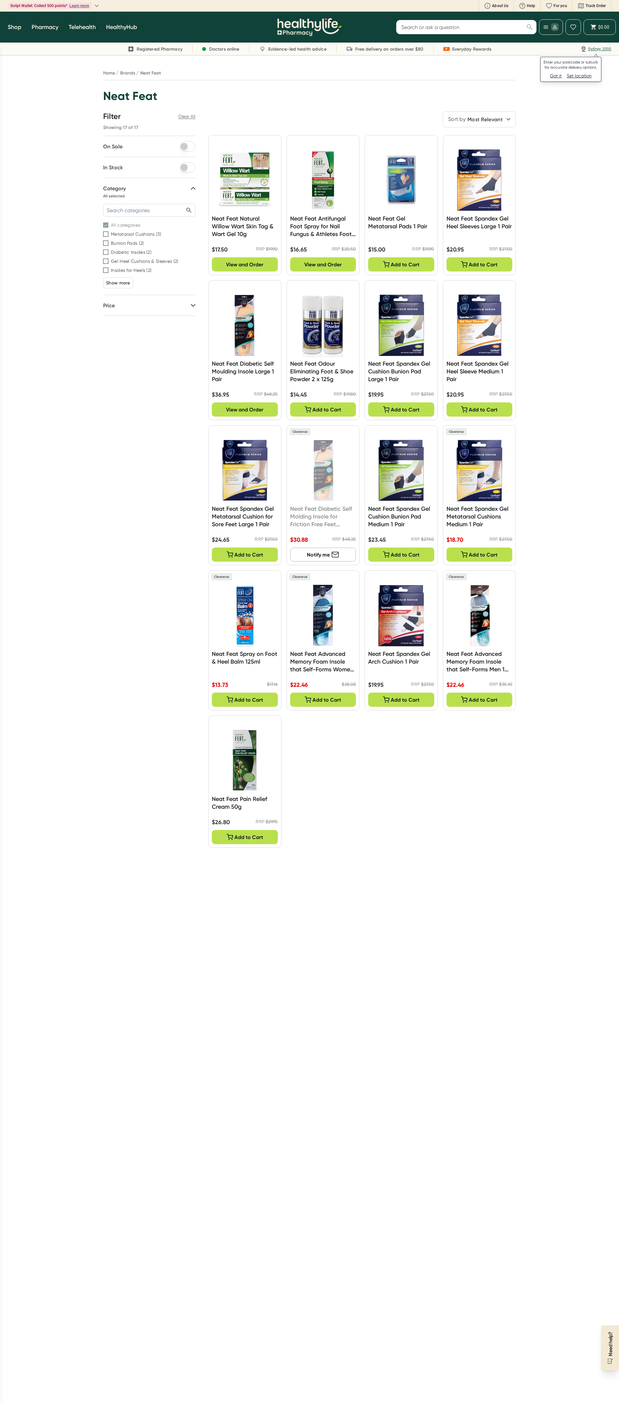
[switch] (187, 146)
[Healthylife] (309, 27)
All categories (125, 225)
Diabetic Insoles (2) (131, 252)
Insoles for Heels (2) (131, 270)
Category (114, 188)
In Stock (113, 167)
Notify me (318, 554)
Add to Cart (405, 264)
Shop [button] (14, 27)
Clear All (186, 116)
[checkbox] (105, 225)
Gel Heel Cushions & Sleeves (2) (144, 261)
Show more (118, 283)
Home (109, 73)
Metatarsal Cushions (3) (136, 234)
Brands (127, 73)
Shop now (89, 6)
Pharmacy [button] (45, 27)
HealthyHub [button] (121, 27)
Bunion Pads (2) (127, 243)
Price (109, 305)
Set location (579, 75)
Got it (556, 75)
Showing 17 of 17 (120, 127)
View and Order (244, 264)
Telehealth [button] (82, 27)
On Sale (113, 146)
